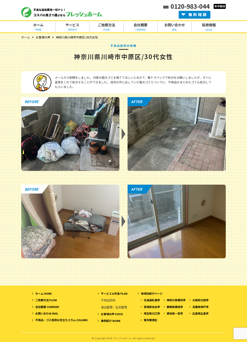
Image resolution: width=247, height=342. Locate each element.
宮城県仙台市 (152, 307)
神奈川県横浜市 (176, 300)
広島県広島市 (200, 313)
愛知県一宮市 (175, 313)
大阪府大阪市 (200, 300)
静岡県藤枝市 (175, 307)
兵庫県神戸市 (200, 307)
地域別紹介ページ (151, 293)
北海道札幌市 (152, 300)
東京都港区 (150, 320)
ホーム (25, 37)
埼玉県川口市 (152, 313)
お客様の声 (43, 37)
